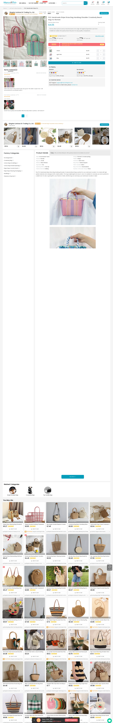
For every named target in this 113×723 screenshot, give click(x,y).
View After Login (99, 36)
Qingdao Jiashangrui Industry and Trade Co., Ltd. (35, 531)
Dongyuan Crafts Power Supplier (56, 659)
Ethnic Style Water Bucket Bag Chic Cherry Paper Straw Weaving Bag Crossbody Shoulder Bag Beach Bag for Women (12, 620)
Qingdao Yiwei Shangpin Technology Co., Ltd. (56, 691)
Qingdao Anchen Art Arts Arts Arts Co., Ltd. (56, 531)
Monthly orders (51, 12)
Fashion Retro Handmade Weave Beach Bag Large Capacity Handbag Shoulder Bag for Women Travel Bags (78, 715)
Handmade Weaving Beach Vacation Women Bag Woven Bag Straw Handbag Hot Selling (34, 556)
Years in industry (60, 12)
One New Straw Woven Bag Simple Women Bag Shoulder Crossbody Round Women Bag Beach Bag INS (78, 556)
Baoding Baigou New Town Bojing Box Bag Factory (100, 595)
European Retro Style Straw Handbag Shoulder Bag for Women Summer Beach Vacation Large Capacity (56, 683)
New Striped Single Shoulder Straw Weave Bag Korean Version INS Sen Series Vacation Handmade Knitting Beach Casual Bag (56, 620)
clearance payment (10, 176)
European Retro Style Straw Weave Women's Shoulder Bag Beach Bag (34, 715)
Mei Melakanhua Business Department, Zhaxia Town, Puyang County (78, 659)
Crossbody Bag (9, 160)
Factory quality (42, 12)
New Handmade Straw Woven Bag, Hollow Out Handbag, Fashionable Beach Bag (13, 683)
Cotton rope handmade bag (12, 165)
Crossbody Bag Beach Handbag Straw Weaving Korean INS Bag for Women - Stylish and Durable (78, 524)
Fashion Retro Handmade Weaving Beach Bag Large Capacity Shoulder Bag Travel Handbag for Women (78, 651)
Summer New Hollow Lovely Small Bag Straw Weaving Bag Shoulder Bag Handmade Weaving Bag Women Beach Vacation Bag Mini (34, 651)
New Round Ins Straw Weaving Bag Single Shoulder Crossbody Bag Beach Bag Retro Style (34, 620)
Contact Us (74, 85)
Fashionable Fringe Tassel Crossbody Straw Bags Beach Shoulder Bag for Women (100, 524)
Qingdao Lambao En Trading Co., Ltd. (12, 531)
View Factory (104, 13)
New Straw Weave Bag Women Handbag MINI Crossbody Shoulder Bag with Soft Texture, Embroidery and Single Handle (100, 715)
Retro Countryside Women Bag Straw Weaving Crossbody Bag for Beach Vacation (34, 683)
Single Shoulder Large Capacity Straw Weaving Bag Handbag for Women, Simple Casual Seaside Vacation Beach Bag (100, 683)
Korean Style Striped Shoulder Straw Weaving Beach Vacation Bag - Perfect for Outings (12, 715)
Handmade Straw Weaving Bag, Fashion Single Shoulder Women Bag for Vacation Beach (12, 588)
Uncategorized (8, 158)
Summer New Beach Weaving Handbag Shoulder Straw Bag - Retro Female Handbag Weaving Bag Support (56, 556)
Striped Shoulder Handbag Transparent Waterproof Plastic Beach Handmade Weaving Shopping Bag (34, 524)
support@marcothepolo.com (65, 83)
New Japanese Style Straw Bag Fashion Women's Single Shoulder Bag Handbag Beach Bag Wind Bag (100, 556)
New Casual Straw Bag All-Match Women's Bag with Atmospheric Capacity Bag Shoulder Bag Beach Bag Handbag (100, 651)
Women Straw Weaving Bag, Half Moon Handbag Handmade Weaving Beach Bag (12, 556)
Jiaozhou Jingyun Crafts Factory (98, 531)
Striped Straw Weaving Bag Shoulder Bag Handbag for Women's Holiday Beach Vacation (12, 524)
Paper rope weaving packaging (13, 171)
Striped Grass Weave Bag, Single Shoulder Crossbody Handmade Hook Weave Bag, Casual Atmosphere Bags (78, 683)
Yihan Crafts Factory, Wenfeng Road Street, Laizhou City (78, 531)
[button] (45, 38)
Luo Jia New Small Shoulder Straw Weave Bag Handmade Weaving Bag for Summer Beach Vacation (56, 651)
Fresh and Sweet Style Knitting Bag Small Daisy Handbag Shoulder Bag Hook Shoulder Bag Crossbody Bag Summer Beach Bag (78, 588)
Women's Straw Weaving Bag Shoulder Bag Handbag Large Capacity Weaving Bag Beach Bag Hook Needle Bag (56, 588)
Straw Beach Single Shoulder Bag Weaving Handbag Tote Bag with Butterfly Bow (100, 588)
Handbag (7, 173)
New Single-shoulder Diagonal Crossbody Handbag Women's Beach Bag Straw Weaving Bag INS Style (56, 524)
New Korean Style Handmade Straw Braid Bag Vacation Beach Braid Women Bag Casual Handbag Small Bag (12, 651)
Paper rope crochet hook (12, 168)
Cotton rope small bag (11, 163)
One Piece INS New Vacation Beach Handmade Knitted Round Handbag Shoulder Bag (100, 620)
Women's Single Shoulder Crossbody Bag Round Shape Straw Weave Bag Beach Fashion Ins (34, 588)
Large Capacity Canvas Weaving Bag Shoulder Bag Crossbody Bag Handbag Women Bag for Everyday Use (78, 620)
